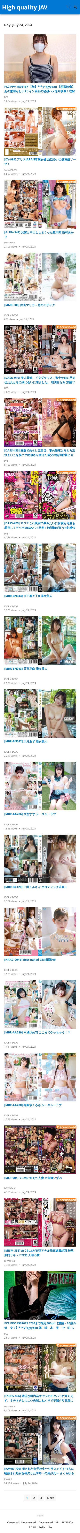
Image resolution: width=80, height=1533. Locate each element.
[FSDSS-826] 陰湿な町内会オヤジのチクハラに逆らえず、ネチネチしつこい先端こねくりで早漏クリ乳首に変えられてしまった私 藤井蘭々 (38, 1398)
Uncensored (28, 1522)
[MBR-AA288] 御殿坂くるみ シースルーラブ (33, 1105)
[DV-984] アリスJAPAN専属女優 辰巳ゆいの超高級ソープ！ (40, 161)
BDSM (32, 1527)
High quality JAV (24, 7)
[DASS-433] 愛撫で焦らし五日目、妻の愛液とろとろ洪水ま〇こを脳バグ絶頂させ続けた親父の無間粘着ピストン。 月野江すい (39, 452)
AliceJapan (10, 169)
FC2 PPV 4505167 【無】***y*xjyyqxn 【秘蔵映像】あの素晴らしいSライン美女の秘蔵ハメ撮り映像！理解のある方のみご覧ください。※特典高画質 (39, 89)
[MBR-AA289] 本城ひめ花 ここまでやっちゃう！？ (37, 1032)
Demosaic (10, 242)
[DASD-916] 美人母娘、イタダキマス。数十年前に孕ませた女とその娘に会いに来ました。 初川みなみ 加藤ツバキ (39, 380)
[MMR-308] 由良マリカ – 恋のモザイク (29, 305)
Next (50, 1498)
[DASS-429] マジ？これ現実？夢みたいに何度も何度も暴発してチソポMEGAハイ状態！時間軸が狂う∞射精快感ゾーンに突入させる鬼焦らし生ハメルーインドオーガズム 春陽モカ (39, 525)
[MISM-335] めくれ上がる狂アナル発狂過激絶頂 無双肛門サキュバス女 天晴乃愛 (39, 1253)
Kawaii (8, 1479)
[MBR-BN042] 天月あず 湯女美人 (25, 741)
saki (41, 1515)
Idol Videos (11, 315)
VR (57, 1522)
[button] (68, 7)
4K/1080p (67, 1522)
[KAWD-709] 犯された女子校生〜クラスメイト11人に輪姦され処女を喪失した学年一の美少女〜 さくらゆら (39, 1471)
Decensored (46, 1522)
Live (50, 1527)
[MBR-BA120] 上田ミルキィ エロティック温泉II (35, 887)
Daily (42, 1527)
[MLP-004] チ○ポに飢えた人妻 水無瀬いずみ (33, 1178)
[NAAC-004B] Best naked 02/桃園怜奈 (30, 960)
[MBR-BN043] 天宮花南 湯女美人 (25, 668)
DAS (6, 387)
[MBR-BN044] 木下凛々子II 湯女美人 (28, 596)
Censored (12, 1522)
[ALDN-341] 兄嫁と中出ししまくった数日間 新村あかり (39, 234)
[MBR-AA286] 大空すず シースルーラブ (30, 814)
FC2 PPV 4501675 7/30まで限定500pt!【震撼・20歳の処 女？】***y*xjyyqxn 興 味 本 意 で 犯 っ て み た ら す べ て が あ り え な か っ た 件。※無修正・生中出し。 (40, 1325)
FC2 (6, 97)
